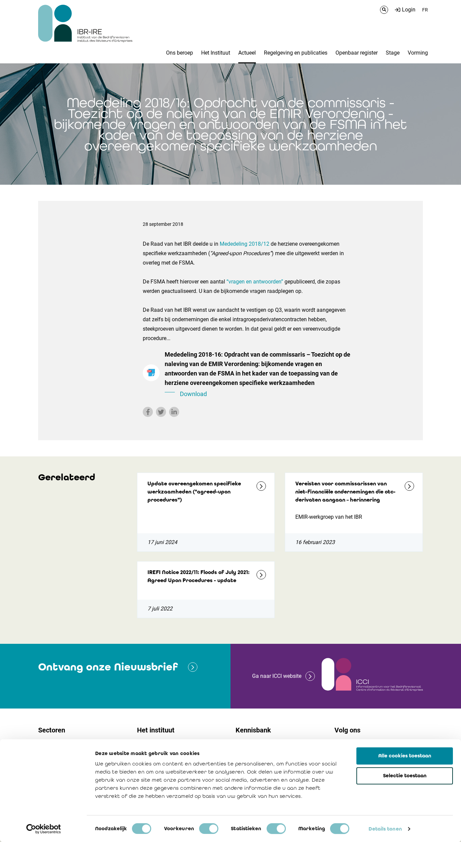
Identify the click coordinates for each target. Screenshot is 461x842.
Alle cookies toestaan (404, 756)
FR (425, 9)
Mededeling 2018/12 (244, 244)
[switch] (208, 828)
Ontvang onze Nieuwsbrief (108, 666)
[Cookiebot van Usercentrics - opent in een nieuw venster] (43, 829)
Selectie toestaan (405, 776)
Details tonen (385, 829)
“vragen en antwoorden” (254, 281)
